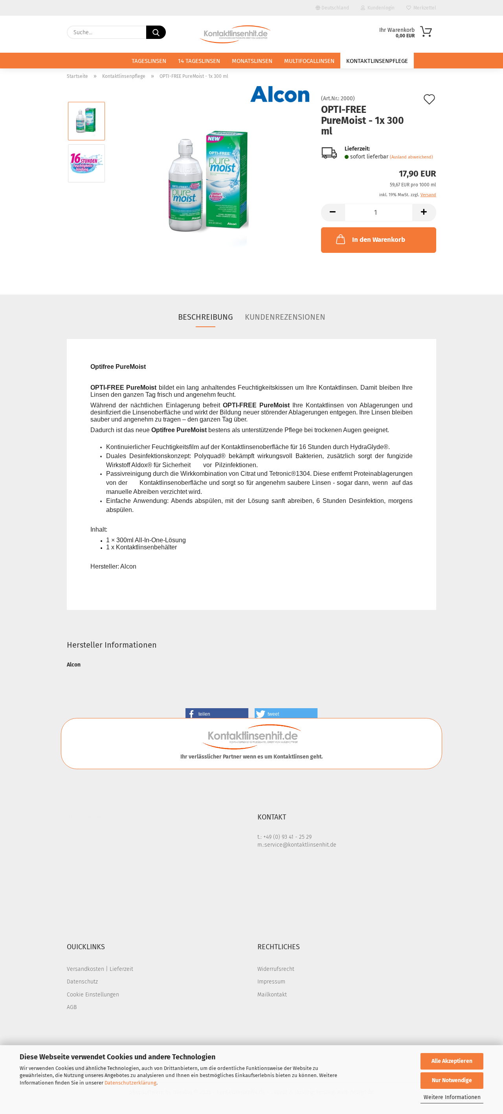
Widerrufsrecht (275, 969)
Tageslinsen (149, 60)
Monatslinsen (252, 60)
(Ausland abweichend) (411, 157)
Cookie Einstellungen (93, 994)
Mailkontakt (272, 994)
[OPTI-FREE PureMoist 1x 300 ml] (210, 184)
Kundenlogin (380, 8)
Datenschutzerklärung (130, 1083)
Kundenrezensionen (285, 317)
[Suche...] (156, 32)
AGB (72, 1007)
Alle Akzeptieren (451, 1061)
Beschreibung (205, 317)
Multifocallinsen (309, 60)
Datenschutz (82, 981)
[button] (333, 212)
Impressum (271, 981)
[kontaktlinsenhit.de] (236, 34)
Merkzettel (423, 8)
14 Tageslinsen (199, 60)
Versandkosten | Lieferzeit (100, 969)
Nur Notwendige (452, 1080)
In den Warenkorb (378, 240)
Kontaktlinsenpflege (377, 60)
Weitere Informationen (452, 1097)
